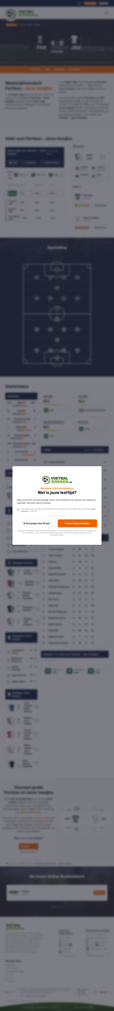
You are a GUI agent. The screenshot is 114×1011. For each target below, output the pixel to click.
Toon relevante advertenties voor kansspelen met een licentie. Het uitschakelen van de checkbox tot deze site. (58, 510)
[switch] (18, 509)
